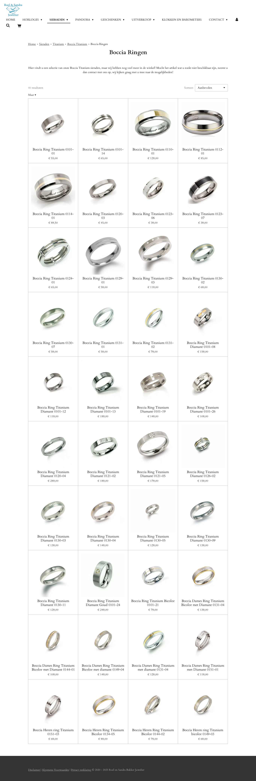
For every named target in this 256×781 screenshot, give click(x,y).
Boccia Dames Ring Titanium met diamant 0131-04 (153, 668)
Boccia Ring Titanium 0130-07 (53, 345)
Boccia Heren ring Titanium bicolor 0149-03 (202, 732)
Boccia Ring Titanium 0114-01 (53, 216)
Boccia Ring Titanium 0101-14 (103, 151)
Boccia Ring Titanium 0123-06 (153, 216)
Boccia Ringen (99, 44)
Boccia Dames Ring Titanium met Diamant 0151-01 (203, 668)
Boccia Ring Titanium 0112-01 (202, 151)
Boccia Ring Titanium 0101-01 (53, 151)
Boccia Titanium (77, 44)
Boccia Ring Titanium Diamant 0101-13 (103, 409)
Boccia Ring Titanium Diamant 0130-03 (53, 538)
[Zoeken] (8, 25)
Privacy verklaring (81, 770)
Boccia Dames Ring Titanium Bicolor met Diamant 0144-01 (53, 668)
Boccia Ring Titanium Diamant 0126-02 (203, 474)
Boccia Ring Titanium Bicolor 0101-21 (153, 603)
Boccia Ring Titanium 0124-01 (53, 280)
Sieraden (44, 44)
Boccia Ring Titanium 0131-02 (153, 345)
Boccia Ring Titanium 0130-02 (202, 280)
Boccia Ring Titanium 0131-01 (103, 345)
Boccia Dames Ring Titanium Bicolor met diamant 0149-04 (103, 668)
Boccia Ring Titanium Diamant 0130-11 (53, 603)
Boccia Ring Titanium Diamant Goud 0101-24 (103, 603)
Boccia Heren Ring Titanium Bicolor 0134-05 (103, 732)
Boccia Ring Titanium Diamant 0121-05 (153, 474)
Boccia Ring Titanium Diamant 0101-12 (53, 409)
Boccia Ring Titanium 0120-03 (103, 216)
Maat (32, 95)
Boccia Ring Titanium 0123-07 (202, 216)
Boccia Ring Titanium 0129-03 (153, 280)
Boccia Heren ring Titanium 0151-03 (53, 732)
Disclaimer (34, 770)
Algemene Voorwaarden (55, 770)
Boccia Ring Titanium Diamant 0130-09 (203, 538)
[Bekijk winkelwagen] (19, 26)
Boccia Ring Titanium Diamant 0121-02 (103, 474)
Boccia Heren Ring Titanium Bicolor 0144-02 (153, 732)
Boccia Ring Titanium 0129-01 (103, 280)
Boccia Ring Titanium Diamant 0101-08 (203, 345)
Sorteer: (188, 88)
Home (32, 44)
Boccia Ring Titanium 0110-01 (153, 151)
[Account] (237, 20)
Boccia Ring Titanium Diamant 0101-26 (203, 409)
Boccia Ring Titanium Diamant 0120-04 (53, 474)
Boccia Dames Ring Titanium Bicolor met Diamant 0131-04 (202, 603)
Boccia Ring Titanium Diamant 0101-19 (153, 409)
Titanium (58, 44)
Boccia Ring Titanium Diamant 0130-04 (103, 538)
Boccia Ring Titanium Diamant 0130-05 (153, 538)
